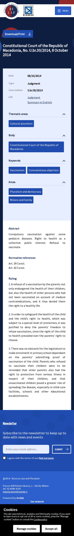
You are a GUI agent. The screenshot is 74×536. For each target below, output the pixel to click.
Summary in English (39, 102)
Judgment (33, 97)
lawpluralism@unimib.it (15, 491)
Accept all (51, 528)
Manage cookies (26, 528)
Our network (37, 501)
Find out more (46, 458)
